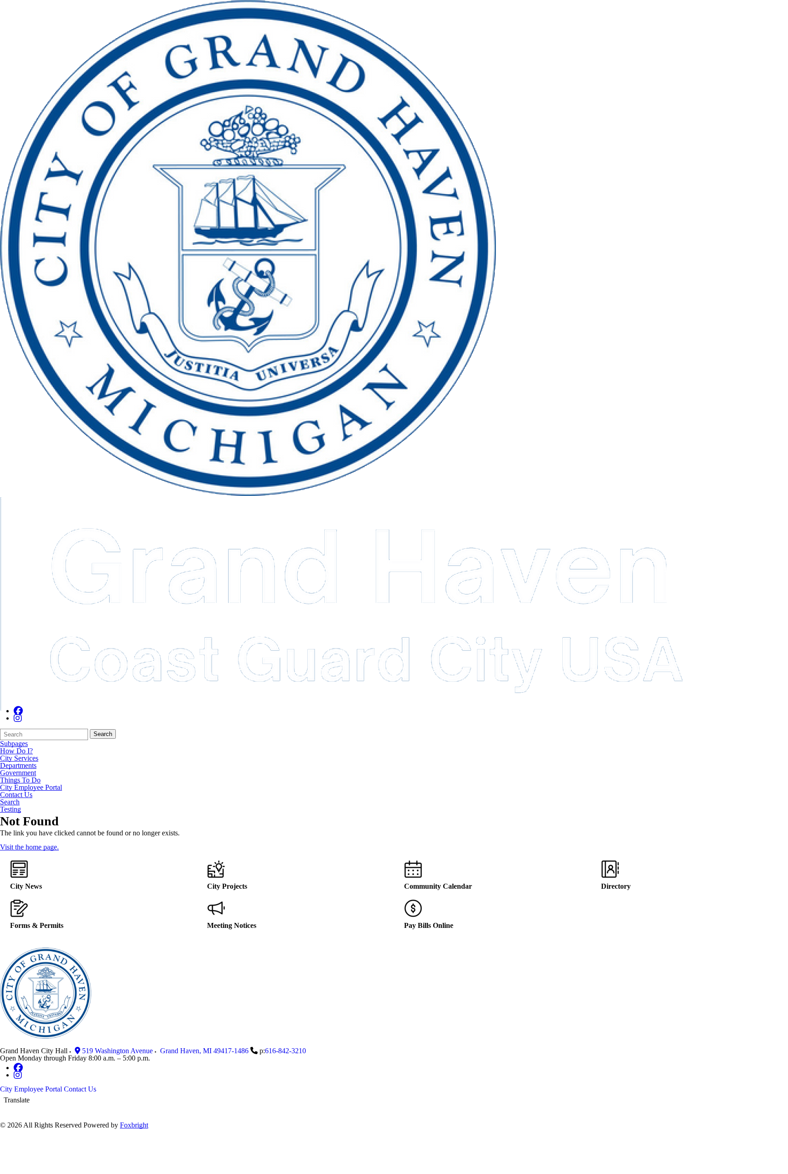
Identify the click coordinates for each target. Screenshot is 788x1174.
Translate (17, 1100)
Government (18, 773)
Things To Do (20, 780)
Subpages (14, 743)
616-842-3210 (285, 1051)
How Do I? (16, 751)
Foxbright (134, 1125)
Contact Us (16, 794)
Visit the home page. (29, 847)
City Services (19, 758)
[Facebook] (18, 711)
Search (102, 734)
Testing (10, 809)
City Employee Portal (31, 787)
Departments (18, 765)
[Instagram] (18, 718)
